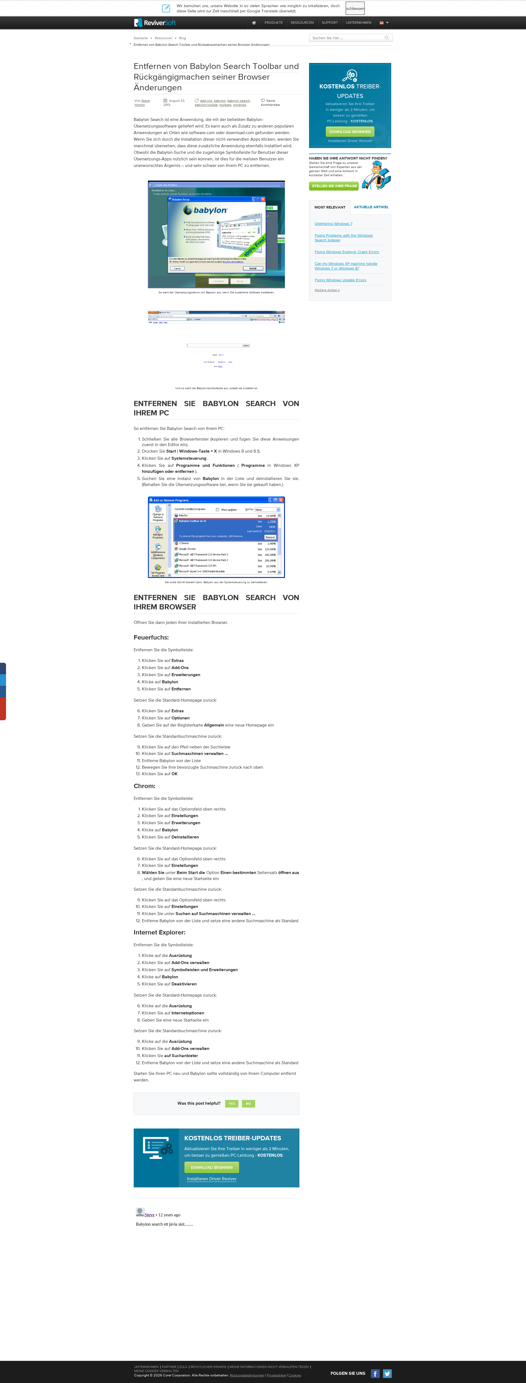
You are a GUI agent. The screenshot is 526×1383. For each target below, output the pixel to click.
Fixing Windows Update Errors (340, 280)
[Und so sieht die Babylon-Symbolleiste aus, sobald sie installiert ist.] (216, 385)
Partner (169, 1367)
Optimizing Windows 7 (333, 223)
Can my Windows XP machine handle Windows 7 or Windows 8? (346, 265)
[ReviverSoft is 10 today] (241, 22)
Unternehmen (146, 1367)
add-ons (206, 101)
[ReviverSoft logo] (155, 22)
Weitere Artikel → (327, 290)
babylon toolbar (206, 105)
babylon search (238, 101)
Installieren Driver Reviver (211, 1178)
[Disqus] (216, 1273)
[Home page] (254, 22)
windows (239, 105)
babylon (220, 101)
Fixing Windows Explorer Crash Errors (347, 252)
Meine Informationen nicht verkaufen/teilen (269, 1367)
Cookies (294, 1375)
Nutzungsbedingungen (247, 1375)
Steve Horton (142, 103)
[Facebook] (375, 1377)
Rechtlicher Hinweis (208, 1367)
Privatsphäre (276, 1375)
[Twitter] (387, 1377)
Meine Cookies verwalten (156, 1371)
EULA (183, 1367)
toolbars (225, 105)
